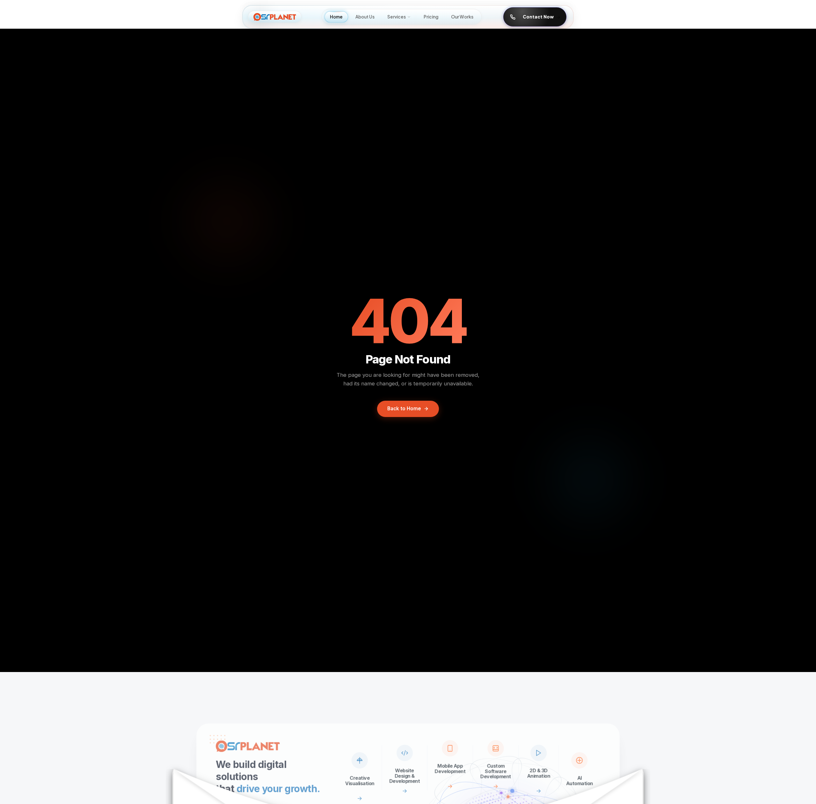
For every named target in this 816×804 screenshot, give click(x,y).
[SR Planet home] (275, 17)
